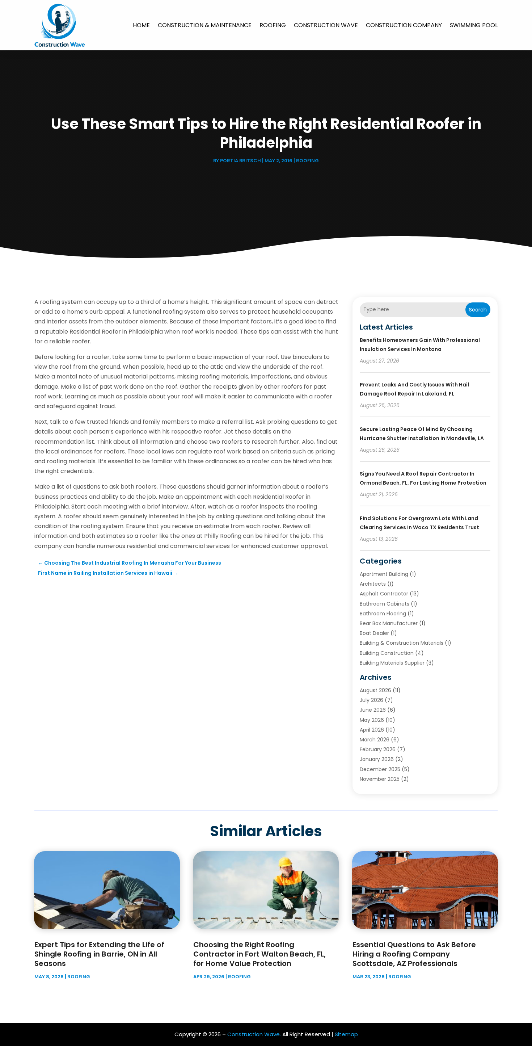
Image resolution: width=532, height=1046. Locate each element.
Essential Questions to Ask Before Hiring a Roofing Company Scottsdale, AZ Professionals (414, 954)
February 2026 (378, 749)
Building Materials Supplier (392, 662)
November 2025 (380, 779)
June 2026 (373, 710)
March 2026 (374, 739)
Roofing (272, 25)
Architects (373, 583)
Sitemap (346, 1034)
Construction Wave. (254, 1034)
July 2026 (371, 700)
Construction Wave (326, 25)
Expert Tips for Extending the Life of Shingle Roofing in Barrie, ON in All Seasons (99, 954)
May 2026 (372, 720)
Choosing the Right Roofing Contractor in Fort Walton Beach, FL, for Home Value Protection (259, 954)
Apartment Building (384, 574)
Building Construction (387, 653)
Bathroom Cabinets (384, 603)
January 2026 (377, 759)
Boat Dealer (374, 633)
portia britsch (240, 160)
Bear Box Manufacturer (389, 623)
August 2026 (375, 690)
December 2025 (380, 769)
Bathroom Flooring (383, 613)
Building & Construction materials (401, 643)
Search (478, 309)
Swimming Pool (474, 25)
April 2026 (372, 729)
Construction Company (404, 25)
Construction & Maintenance (205, 25)
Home (141, 25)
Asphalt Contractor (384, 593)
